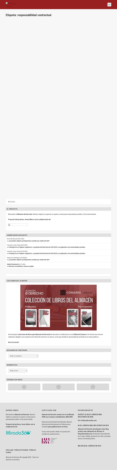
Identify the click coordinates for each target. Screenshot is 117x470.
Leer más (12, 36)
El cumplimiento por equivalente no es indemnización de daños (34, 126)
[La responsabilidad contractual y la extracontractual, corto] (41, 45)
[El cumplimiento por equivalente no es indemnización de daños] (41, 121)
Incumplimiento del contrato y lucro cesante (26, 176)
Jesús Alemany (33, 78)
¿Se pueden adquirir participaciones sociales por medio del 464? (29, 241)
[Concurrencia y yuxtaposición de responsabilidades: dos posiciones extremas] (40, 95)
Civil (40, 28)
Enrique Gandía (33, 129)
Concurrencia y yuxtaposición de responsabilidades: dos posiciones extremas (40, 100)
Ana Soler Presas (15, 154)
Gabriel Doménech (13, 264)
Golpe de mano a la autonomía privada (24, 24)
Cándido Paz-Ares (15, 28)
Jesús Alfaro (13, 78)
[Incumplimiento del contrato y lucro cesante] (37, 171)
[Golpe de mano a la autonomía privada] (39, 19)
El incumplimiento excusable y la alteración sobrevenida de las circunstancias (40, 151)
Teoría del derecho (54, 28)
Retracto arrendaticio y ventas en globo (21, 266)
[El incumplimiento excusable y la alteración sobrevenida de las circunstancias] (41, 146)
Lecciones (41, 78)
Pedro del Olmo (14, 53)
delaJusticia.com (91, 420)
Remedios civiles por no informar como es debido (29, 75)
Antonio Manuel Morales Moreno (19, 180)
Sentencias (45, 28)
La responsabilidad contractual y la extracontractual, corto (33, 50)
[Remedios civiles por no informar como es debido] (40, 70)
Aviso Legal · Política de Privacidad (17, 450)
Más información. (13, 342)
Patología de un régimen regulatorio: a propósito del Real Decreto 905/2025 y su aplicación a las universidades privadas (47, 247)
